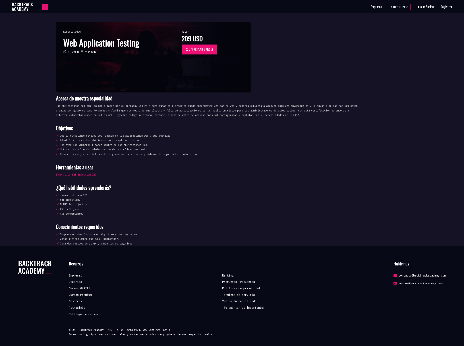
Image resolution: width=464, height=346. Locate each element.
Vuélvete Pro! (399, 7)
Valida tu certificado (239, 301)
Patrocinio (77, 307)
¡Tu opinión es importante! (243, 307)
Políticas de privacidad (241, 288)
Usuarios (75, 281)
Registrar (446, 7)
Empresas (376, 7)
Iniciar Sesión (425, 7)
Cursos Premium (80, 294)
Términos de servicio (238, 294)
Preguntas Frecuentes (238, 281)
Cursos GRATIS (79, 288)
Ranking (228, 275)
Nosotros (75, 301)
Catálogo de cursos (83, 314)
